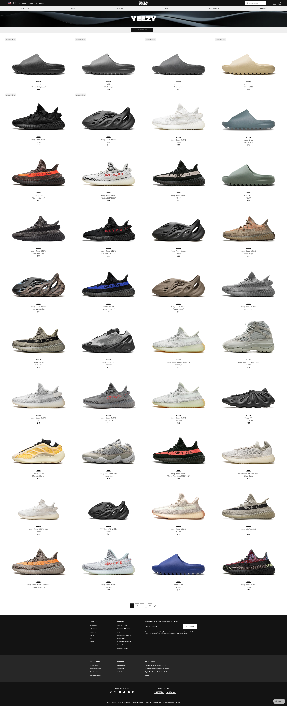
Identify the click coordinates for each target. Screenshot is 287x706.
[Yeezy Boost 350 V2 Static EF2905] (38, 394)
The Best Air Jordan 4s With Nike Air (155, 665)
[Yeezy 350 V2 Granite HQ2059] (38, 338)
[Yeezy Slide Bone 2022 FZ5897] (248, 60)
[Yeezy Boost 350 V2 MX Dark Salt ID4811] (38, 227)
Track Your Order (122, 625)
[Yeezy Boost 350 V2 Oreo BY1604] (178, 172)
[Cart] (280, 3)
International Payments (124, 635)
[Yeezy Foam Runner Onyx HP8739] (108, 116)
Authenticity (41, 3)
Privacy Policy (111, 702)
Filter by (143, 30)
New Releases (121, 665)
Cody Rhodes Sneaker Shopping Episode (157, 668)
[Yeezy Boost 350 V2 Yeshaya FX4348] (178, 394)
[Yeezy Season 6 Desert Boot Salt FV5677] (248, 338)
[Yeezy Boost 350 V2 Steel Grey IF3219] (248, 283)
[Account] (274, 3)
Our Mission (93, 625)
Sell (31, 3)
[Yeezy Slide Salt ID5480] (248, 172)
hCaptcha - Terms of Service (171, 702)
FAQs (119, 632)
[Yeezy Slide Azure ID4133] (178, 561)
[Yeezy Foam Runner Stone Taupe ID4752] (178, 283)
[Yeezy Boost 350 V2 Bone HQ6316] (178, 116)
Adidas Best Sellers (95, 675)
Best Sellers (95, 661)
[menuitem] (24, 3)
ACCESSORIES (214, 8)
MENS (73, 8)
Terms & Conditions (124, 702)
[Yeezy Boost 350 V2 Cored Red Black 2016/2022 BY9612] (178, 450)
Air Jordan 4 (120, 672)
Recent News (150, 661)
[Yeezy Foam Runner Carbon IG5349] (178, 227)
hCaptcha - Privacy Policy (153, 702)
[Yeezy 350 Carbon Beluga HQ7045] (38, 172)
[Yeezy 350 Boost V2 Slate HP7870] (248, 505)
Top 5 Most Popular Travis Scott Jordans (157, 672)
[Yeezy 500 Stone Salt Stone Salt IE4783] (108, 450)
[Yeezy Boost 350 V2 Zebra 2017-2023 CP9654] (108, 172)
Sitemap (92, 642)
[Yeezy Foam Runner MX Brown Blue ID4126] (38, 283)
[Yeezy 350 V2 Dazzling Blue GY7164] (108, 283)
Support (120, 622)
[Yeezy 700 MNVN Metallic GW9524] (108, 338)
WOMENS (120, 8)
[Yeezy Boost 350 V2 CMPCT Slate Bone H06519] (248, 450)
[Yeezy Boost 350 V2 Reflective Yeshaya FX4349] (178, 338)
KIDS (166, 8)
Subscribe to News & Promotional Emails (161, 622)
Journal (92, 635)
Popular (120, 661)
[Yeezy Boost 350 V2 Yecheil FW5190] (248, 561)
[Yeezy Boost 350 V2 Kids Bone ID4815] (38, 505)
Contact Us (120, 645)
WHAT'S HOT (25, 8)
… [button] (146, 605)
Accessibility (121, 638)
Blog (24, 3)
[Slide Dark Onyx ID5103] (108, 60)
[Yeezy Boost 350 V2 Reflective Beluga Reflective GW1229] (38, 561)
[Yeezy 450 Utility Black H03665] (248, 394)
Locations (93, 632)
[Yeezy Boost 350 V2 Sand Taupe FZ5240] (248, 227)
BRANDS (263, 8)
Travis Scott (120, 668)
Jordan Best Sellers (95, 668)
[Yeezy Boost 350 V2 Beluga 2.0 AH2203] (108, 394)
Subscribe (190, 627)
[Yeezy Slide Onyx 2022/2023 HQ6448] (38, 60)
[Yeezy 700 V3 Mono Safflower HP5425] (38, 450)
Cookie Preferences (137, 702)
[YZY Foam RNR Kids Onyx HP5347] (108, 505)
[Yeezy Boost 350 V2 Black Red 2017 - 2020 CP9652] (108, 227)
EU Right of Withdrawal (124, 642)
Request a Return (122, 648)
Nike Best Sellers (95, 672)
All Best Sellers (94, 665)
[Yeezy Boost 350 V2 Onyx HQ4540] (38, 116)
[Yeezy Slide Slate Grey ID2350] (178, 60)
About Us (93, 622)
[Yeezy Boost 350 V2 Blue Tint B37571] (108, 561)
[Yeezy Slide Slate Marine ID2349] (248, 116)
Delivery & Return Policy (124, 629)
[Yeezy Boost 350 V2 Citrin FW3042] (178, 505)
